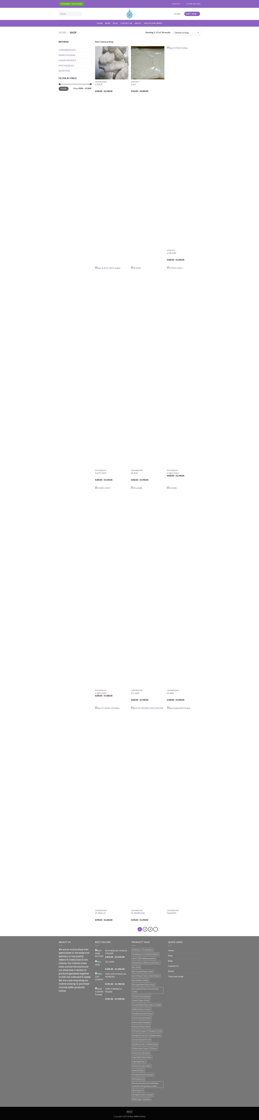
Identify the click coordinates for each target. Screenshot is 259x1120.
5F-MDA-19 (100, 913)
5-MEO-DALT (173, 473)
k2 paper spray (155, 1035)
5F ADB (170, 693)
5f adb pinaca (137, 954)
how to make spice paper (141, 1018)
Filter (63, 89)
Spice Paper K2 (137, 1090)
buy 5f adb (136, 967)
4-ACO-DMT (101, 473)
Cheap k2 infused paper (141, 996)
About (138, 23)
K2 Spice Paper (152, 1044)
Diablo (158, 1005)
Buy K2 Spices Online (140, 980)
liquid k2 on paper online (141, 1066)
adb (133, 958)
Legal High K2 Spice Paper (141, 1057)
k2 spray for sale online (140, 1053)
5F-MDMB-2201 (138, 913)
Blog (115, 23)
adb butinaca (137, 963)
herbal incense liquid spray (142, 1013)
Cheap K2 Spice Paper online (142, 1005)
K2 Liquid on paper (139, 1031)
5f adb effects (148, 950)
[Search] (79, 14)
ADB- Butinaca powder (146, 958)
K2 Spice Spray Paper (140, 1048)
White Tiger (136, 1099)
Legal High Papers (139, 1062)
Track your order (153, 23)
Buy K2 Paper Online (140, 976)
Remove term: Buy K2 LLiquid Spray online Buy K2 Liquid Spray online (145, 1084)
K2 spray (153, 1048)
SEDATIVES (64, 70)
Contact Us (126, 23)
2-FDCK (98, 84)
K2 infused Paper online (141, 1027)
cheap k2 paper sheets (140, 1000)
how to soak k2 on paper (141, 1022)
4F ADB (134, 473)
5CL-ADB (135, 693)
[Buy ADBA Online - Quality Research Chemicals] (129, 14)
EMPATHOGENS (67, 55)
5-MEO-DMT (101, 693)
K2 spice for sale (138, 1044)
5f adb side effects (151, 954)
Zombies (147, 1099)
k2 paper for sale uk (139, 1035)
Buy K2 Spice (155, 976)
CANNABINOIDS (67, 50)
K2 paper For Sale (155, 1031)
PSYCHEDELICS (66, 65)
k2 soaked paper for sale (141, 1040)
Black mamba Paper (151, 963)
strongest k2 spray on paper (142, 1095)
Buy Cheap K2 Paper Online (142, 971)
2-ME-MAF (171, 253)
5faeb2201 (171, 913)
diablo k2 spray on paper (141, 1009)
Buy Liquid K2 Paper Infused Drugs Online (145, 990)
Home (100, 23)
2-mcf (133, 84)
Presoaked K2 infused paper (143, 1075)
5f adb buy (136, 950)
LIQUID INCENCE (67, 60)
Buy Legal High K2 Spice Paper (143, 985)
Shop (107, 23)
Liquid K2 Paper (138, 1070)
